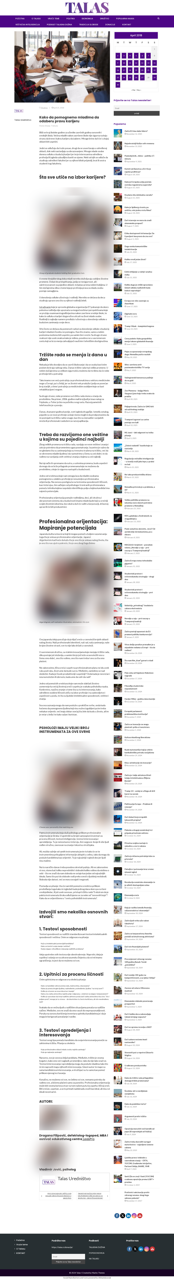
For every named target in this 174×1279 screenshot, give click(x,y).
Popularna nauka (125, 18)
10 (124, 63)
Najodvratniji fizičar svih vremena (139, 143)
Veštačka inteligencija (27, 24)
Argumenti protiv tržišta (135, 1116)
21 (148, 70)
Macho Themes (98, 1273)
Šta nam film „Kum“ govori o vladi (139, 660)
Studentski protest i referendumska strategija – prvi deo (139, 592)
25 (130, 77)
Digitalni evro (131, 314)
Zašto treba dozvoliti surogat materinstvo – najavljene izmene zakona (139, 1145)
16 (118, 70)
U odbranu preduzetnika (135, 1065)
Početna (20, 1240)
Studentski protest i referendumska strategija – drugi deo (139, 576)
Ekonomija (87, 18)
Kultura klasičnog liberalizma (137, 737)
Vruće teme (53, 18)
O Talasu (36, 18)
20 (142, 70)
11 (130, 63)
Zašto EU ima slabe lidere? (136, 131)
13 (142, 63)
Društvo (104, 18)
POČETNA (19, 18)
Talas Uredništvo (22, 120)
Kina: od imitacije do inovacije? (138, 763)
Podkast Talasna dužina (59, 24)
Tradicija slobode (88, 24)
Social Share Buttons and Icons (75, 1278)
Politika (70, 18)
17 (124, 70)
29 (154, 77)
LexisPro (88, 1139)
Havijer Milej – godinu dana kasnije (140, 699)
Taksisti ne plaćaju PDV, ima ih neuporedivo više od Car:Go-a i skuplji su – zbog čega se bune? (90, 1196)
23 (118, 77)
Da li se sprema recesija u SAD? (138, 1027)
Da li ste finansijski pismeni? (137, 946)
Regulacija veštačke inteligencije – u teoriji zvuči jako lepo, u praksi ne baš (139, 461)
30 (118, 85)
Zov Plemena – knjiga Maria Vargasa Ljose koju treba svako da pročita (139, 393)
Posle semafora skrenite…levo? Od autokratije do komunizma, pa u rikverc (140, 532)
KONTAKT (126, 24)
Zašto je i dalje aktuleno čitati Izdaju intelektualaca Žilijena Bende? (138, 778)
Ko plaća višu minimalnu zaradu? (139, 195)
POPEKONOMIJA (96, 1253)
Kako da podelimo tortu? (135, 1104)
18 (130, 70)
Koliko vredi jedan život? (135, 259)
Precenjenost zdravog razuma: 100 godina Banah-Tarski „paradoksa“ (138, 962)
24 (124, 77)
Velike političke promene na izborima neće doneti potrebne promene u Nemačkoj (138, 503)
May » (139, 90)
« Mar (133, 90)
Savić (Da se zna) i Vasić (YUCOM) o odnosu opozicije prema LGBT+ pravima (139, 1179)
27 (142, 77)
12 (136, 63)
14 (148, 63)
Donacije (110, 24)
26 (136, 77)
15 (154, 63)
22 (154, 70)
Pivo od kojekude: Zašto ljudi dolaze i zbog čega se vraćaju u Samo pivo (58, 1196)
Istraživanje (45, 307)
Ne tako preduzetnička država (138, 474)
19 (136, 70)
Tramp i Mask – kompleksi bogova (139, 326)
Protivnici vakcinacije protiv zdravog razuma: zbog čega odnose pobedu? (137, 1195)
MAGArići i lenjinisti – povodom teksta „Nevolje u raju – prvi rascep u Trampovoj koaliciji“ (138, 548)
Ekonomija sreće (132, 895)
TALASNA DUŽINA (97, 1247)
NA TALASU (94, 1258)
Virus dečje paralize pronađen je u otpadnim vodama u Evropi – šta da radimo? (140, 647)
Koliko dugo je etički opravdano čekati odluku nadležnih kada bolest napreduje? (139, 288)
